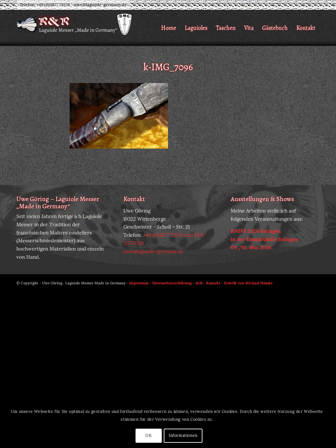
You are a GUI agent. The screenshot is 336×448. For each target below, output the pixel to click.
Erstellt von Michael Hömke (248, 283)
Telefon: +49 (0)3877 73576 (45, 5)
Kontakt (213, 283)
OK (148, 435)
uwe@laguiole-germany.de (100, 5)
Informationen (183, 435)
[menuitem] (168, 28)
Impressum (139, 283)
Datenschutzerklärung (172, 283)
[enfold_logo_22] (89, 28)
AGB (198, 283)
